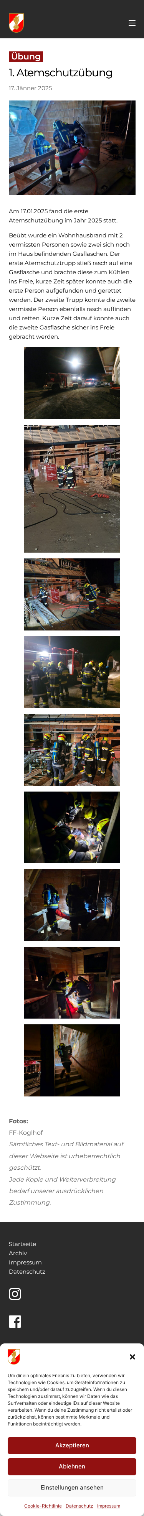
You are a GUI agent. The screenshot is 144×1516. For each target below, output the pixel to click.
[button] (132, 1357)
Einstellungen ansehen (72, 1487)
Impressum (108, 1506)
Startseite (22, 1244)
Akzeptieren (72, 1445)
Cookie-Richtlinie (43, 1506)
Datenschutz (79, 1506)
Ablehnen (72, 1466)
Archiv (18, 1253)
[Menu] (132, 23)
